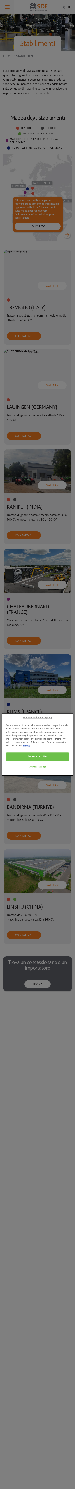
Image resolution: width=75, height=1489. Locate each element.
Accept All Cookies (37, 756)
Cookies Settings (37, 766)
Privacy (26, 745)
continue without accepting (37, 717)
